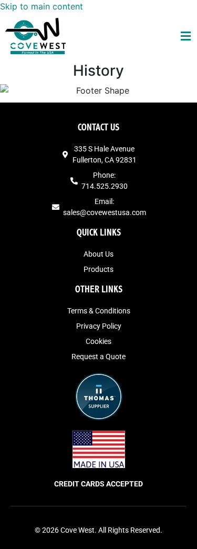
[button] (186, 36)
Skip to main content (41, 6)
